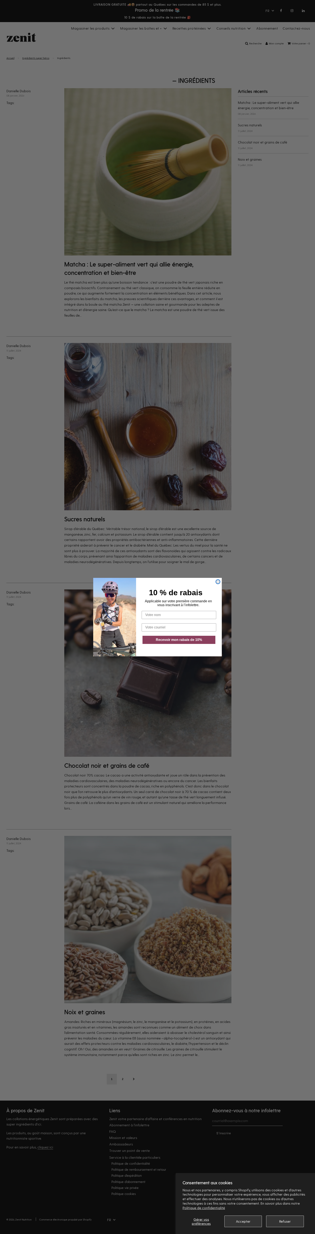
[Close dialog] (218, 582)
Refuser (285, 1221)
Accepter (243, 1221)
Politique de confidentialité (204, 1208)
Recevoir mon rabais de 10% (179, 640)
